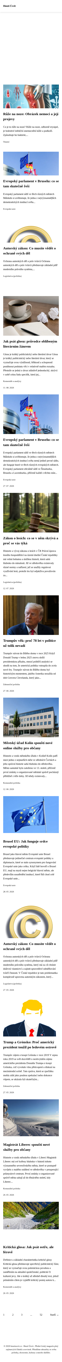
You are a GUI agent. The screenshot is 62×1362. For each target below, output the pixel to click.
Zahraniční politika (11, 684)
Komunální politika (11, 783)
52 (41, 1314)
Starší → (54, 1314)
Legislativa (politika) (12, 276)
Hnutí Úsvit (9, 6)
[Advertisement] (31, 44)
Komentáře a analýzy (12, 381)
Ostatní (6, 142)
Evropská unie (9, 209)
